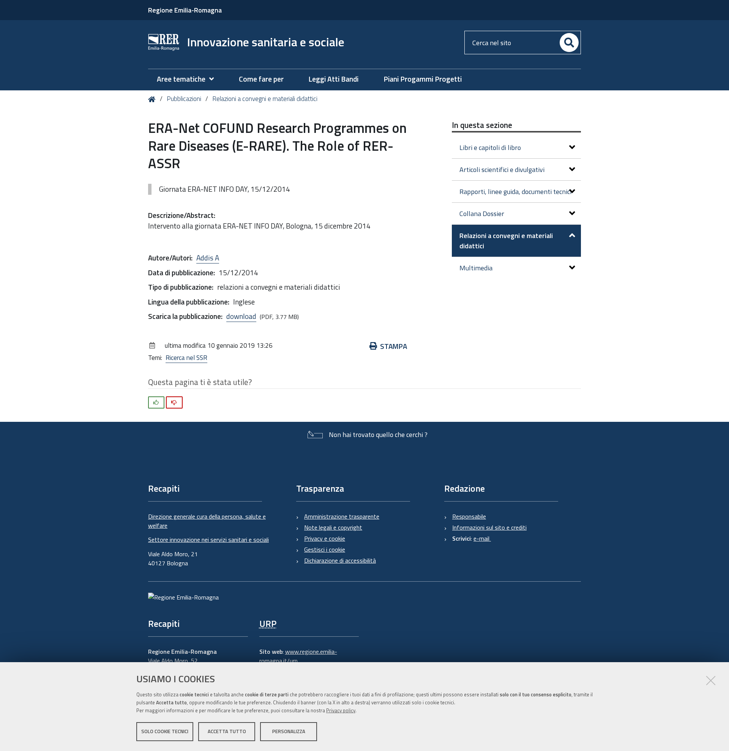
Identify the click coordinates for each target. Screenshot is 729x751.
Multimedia (475, 268)
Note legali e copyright (333, 527)
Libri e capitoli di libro (490, 147)
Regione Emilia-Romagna (185, 10)
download (241, 316)
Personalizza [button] (288, 731)
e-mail (482, 538)
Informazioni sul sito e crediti (489, 527)
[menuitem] (189, 79)
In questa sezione (482, 125)
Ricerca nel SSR (186, 358)
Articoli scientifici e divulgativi (501, 169)
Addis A (207, 257)
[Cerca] (569, 42)
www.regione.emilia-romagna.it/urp (298, 656)
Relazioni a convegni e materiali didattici (264, 99)
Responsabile (469, 516)
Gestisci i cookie (324, 549)
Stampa (393, 346)
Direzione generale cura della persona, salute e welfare (207, 521)
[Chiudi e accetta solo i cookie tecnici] (711, 680)
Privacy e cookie (324, 538)
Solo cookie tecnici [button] (164, 731)
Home (153, 99)
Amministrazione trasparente (341, 516)
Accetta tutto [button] (227, 731)
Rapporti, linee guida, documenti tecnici (515, 191)
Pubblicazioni (184, 99)
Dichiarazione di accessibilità (340, 560)
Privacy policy (340, 710)
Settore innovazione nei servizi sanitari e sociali (208, 539)
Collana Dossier (481, 213)
